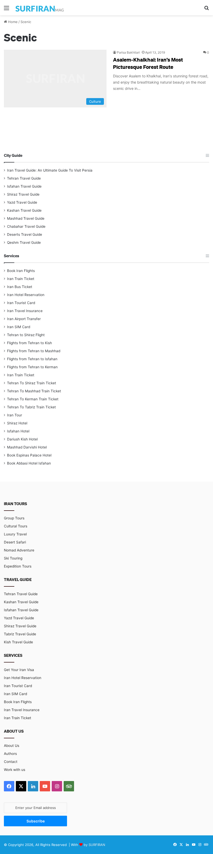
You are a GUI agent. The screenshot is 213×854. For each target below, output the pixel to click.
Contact (10, 762)
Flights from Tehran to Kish (29, 343)
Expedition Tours (17, 566)
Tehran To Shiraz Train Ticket (31, 383)
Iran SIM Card (18, 327)
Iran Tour (14, 415)
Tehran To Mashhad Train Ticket (34, 391)
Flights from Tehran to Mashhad (33, 351)
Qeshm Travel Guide (24, 242)
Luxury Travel (15, 534)
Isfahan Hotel (18, 431)
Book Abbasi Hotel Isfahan (29, 463)
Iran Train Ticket (20, 279)
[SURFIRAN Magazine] (40, 8)
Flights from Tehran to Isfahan (32, 359)
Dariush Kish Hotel (22, 439)
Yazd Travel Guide (22, 202)
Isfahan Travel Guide (24, 186)
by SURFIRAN (94, 845)
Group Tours (14, 518)
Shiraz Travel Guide (23, 194)
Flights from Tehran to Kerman (32, 367)
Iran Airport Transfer (24, 319)
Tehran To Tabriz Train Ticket (31, 407)
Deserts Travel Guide (24, 234)
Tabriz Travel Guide (20, 634)
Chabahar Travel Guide (26, 226)
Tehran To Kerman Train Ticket (32, 399)
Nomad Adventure (19, 550)
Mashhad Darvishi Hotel (27, 447)
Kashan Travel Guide (24, 210)
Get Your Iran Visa (19, 670)
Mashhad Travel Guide (25, 218)
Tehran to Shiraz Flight (26, 335)
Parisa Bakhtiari (128, 52)
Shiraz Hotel (17, 423)
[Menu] (6, 10)
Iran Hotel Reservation (25, 295)
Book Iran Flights (21, 271)
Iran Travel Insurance (25, 311)
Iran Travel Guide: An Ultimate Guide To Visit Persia (49, 170)
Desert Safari (15, 542)
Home (12, 22)
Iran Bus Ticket (19, 287)
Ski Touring (13, 558)
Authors (10, 754)
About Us (11, 745)
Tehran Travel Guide (24, 178)
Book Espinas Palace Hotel (29, 455)
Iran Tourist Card (21, 303)
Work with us (14, 770)
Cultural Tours (15, 526)
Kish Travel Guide (18, 642)
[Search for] (206, 10)
